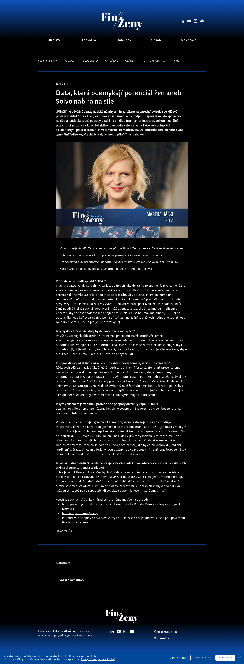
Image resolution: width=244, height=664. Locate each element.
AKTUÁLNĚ (111, 60)
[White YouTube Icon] (188, 21)
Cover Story (84, 635)
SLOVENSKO (90, 60)
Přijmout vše (225, 658)
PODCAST (70, 60)
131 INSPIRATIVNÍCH (154, 60)
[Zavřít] (240, 658)
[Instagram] (195, 21)
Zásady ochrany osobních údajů (98, 659)
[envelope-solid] (202, 21)
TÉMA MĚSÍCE (65, 531)
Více (176, 60)
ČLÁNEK (130, 60)
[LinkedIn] (182, 21)
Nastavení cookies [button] (178, 658)
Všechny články (47, 60)
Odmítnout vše (201, 658)
